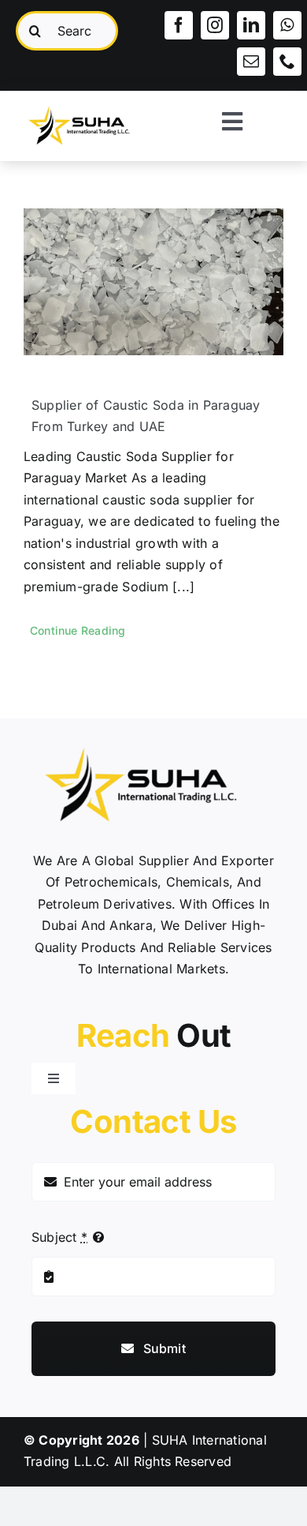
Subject (59, 1237)
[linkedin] (251, 25)
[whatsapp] (287, 25)
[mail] (251, 61)
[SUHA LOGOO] (86, 105)
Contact (153, 1121)
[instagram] (215, 25)
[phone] (287, 61)
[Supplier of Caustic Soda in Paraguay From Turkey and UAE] (153, 281)
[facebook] (179, 25)
